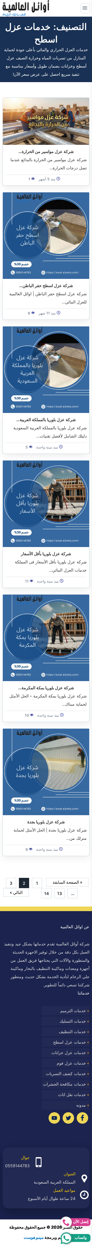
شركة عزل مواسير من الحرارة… (46, 151)
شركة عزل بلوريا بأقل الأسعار (46, 553)
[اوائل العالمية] (26, 8)
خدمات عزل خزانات (68, 1052)
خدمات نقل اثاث (72, 1094)
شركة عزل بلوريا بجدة (46, 821)
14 (46, 893)
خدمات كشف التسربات (66, 1073)
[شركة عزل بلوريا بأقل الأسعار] (46, 503)
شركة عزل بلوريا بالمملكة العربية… (46, 419)
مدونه (81, 1105)
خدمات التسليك (73, 1021)
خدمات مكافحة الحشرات (64, 1084)
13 (59, 893)
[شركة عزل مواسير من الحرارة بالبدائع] (46, 121)
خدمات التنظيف (72, 1031)
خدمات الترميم (73, 1010)
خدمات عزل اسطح (69, 1042)
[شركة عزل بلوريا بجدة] (46, 771)
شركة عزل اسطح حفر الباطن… (46, 285)
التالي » (16, 892)
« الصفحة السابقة (67, 882)
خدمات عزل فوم (71, 1063)
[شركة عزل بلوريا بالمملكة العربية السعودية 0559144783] (46, 369)
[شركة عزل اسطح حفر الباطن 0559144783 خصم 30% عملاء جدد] (46, 235)
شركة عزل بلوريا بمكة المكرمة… (46, 687)
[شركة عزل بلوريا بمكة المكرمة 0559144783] (46, 637)
